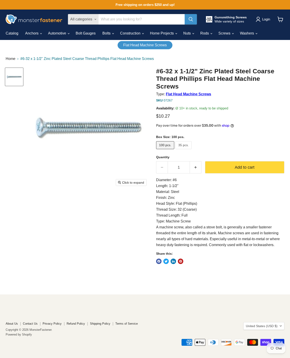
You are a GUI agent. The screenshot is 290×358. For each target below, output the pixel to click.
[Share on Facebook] (159, 261)
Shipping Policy (100, 323)
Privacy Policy (52, 323)
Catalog (12, 33)
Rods (205, 33)
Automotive (57, 33)
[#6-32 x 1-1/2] (14, 77)
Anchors (32, 33)
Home (10, 59)
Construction (130, 33)
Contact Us (30, 323)
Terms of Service (126, 323)
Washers (247, 33)
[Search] (191, 19)
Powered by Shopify (19, 334)
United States (262, 326)
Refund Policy (76, 323)
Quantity (162, 157)
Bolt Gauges (86, 33)
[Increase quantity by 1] (195, 167)
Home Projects (162, 33)
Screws (224, 33)
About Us (12, 323)
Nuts (187, 33)
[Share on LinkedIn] (173, 261)
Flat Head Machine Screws (145, 45)
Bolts (106, 33)
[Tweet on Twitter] (166, 261)
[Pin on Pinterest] (180, 261)
